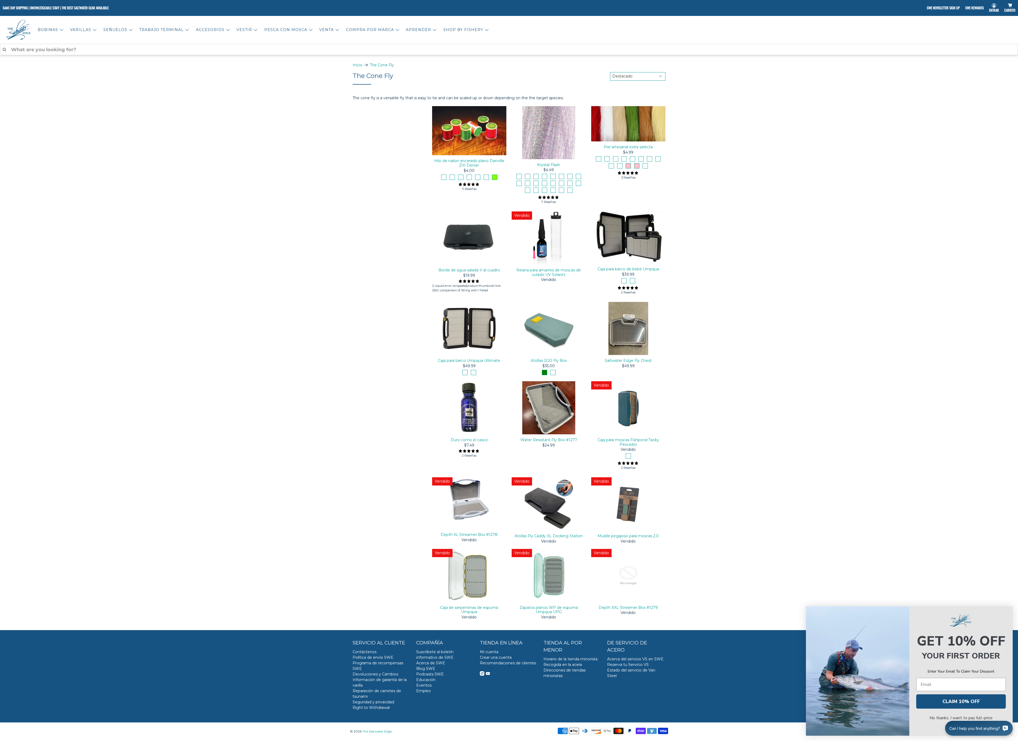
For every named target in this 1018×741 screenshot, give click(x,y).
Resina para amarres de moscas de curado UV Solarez (548, 272)
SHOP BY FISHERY (463, 29)
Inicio (357, 65)
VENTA (326, 29)
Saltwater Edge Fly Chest (628, 360)
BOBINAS (48, 29)
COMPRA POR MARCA (370, 29)
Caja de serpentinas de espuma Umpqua (469, 609)
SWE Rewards (974, 7)
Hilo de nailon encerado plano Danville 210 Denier (469, 163)
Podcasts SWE (430, 674)
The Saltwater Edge (377, 731)
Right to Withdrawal (371, 707)
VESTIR (244, 29)
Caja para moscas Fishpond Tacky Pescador (628, 442)
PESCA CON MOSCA (285, 29)
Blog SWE (425, 668)
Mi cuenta (489, 651)
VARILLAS (80, 29)
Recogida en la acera (562, 664)
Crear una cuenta (496, 657)
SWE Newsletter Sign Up (943, 7)
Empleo (423, 690)
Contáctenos (364, 651)
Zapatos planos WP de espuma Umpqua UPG (549, 609)
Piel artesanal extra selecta (628, 147)
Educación (426, 679)
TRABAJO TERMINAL (161, 29)
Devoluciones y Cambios (375, 674)
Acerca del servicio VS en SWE (635, 659)
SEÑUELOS (115, 29)
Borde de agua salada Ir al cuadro (469, 270)
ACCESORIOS (210, 29)
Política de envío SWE (373, 657)
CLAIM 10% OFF (961, 701)
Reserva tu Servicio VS (628, 664)
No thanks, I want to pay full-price (961, 718)
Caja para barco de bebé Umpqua (628, 269)
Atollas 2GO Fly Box (549, 360)
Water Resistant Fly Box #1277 (548, 439)
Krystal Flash (548, 164)
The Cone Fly (382, 65)
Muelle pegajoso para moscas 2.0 (628, 536)
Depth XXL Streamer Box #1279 (628, 607)
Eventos (424, 685)
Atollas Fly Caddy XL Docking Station (549, 536)
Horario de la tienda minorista (570, 659)
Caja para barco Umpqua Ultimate (469, 360)
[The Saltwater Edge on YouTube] (488, 674)
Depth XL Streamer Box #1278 (469, 534)
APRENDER (418, 29)
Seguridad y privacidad (373, 702)
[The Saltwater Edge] (19, 30)
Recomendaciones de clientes (508, 663)
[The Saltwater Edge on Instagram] (482, 674)
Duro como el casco (469, 439)
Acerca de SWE (430, 663)
